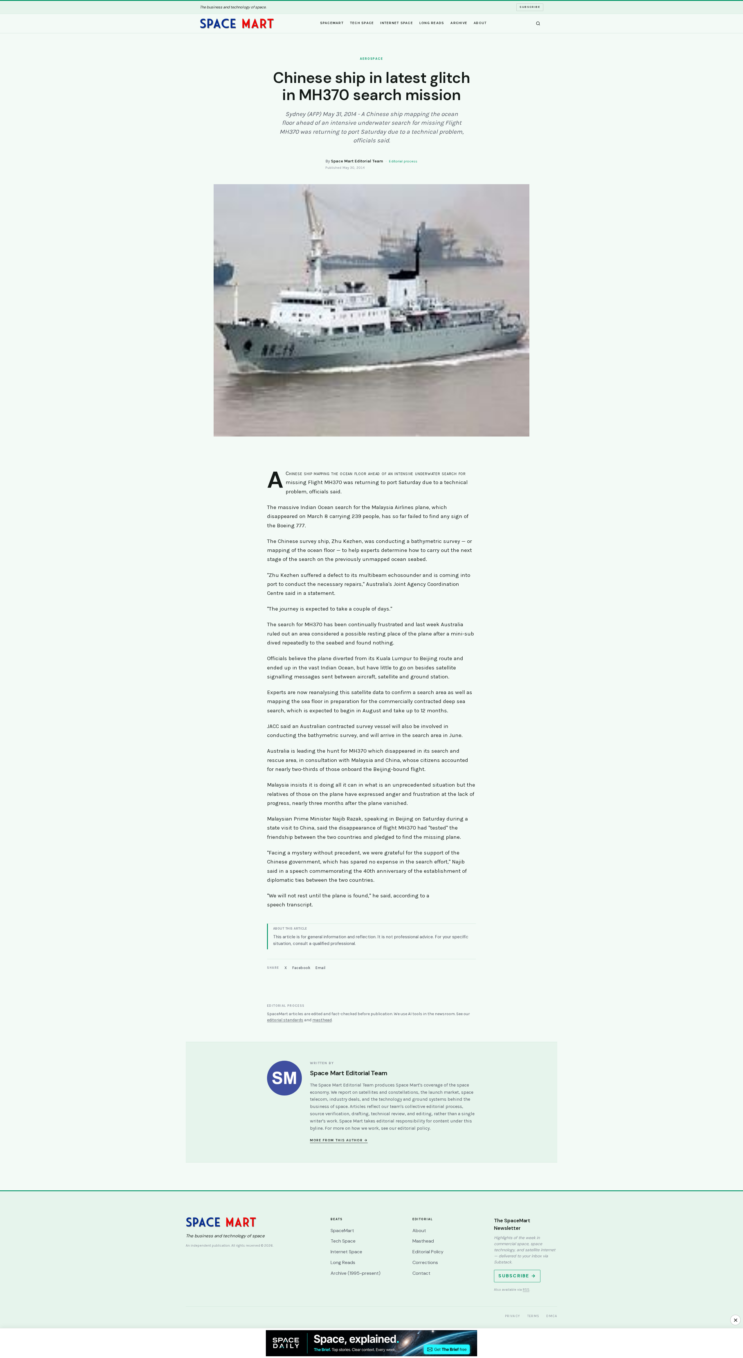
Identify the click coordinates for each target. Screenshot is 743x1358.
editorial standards (285, 1019)
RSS (526, 1290)
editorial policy (414, 1128)
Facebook (301, 968)
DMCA (551, 1316)
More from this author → (339, 1140)
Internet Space (396, 23)
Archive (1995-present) (355, 1273)
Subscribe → (517, 1276)
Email (320, 968)
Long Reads (431, 23)
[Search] (538, 23)
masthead (322, 1019)
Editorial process (403, 161)
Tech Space (362, 23)
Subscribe (530, 7)
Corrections (425, 1262)
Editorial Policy (427, 1252)
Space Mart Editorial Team (357, 161)
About (480, 23)
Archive (458, 23)
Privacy (512, 1316)
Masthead (423, 1241)
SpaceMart (332, 23)
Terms (533, 1316)
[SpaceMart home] (237, 23)
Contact (421, 1273)
